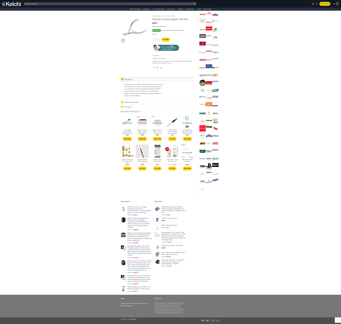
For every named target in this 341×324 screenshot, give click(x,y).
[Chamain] (202, 151)
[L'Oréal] (215, 52)
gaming (162, 306)
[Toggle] (122, 79)
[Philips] (215, 81)
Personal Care (189, 9)
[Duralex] (202, 90)
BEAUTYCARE (158, 61)
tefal (181, 312)
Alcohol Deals (207, 9)
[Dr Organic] (215, 29)
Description (128, 79)
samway (159, 63)
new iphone (172, 309)
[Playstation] (209, 166)
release (165, 312)
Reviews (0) (128, 107)
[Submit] (194, 3)
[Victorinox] (202, 43)
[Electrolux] (202, 96)
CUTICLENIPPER (177, 61)
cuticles (183, 61)
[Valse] (202, 20)
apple (156, 304)
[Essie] (202, 67)
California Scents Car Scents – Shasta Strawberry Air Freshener (157, 131)
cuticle (170, 61)
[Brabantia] (202, 189)
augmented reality (171, 304)
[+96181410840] (317, 4)
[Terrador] (215, 143)
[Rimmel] (202, 52)
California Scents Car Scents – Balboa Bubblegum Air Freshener (142, 131)
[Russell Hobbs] (215, 96)
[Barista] (215, 105)
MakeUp (180, 9)
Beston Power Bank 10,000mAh (187, 160)
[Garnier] (215, 67)
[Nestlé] (215, 121)
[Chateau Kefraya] (202, 174)
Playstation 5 (180, 309)
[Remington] (202, 104)
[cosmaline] (215, 174)
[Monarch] (209, 136)
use (171, 63)
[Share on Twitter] (157, 68)
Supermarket (171, 9)
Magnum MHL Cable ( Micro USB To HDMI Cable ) (127, 161)
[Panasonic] (215, 149)
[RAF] (209, 104)
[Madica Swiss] (209, 143)
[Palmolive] (202, 113)
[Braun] (215, 14)
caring (167, 61)
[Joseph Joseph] (202, 36)
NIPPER (190, 61)
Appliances (146, 9)
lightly (186, 61)
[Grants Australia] (215, 158)
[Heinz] (202, 181)
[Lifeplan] (209, 151)
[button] (324, 4)
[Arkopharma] (209, 98)
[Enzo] (202, 75)
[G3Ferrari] (209, 28)
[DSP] (209, 127)
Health (199, 9)
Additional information (131, 102)
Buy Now (166, 40)
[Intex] (202, 158)
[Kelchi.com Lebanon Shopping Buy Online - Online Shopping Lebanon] (11, 4)
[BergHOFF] (209, 36)
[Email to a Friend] (160, 68)
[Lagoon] (202, 121)
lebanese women (176, 306)
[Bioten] (215, 113)
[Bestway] (215, 136)
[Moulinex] (209, 60)
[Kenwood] (215, 45)
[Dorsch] (215, 20)
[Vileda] (209, 83)
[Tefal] (202, 14)
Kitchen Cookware (135, 9)
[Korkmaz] (209, 66)
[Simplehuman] (202, 29)
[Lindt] (209, 90)
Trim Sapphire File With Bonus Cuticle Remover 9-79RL (187, 131)
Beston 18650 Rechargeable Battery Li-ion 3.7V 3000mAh (127, 131)
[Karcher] (209, 121)
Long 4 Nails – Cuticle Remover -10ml (172, 160)
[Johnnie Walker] (209, 113)
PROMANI (154, 63)
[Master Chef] (202, 128)
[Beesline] (209, 75)
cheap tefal (180, 304)
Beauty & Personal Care (158, 16)
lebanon (157, 309)
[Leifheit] (209, 51)
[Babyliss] (209, 172)
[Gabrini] (209, 13)
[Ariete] (209, 22)
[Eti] (215, 128)
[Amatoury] (202, 83)
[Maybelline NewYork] (209, 45)
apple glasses (163, 304)
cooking (157, 306)
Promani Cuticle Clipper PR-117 (157, 160)
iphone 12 (168, 306)
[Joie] (215, 75)
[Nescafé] (209, 158)
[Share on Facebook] (154, 68)
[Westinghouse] (215, 58)
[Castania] (209, 181)
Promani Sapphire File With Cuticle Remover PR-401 (172, 131)
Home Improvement (159, 9)
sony (177, 312)
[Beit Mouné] (202, 136)
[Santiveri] (215, 90)
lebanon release (164, 309)
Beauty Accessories (170, 16)
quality (160, 312)
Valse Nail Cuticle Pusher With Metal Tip (142, 161)
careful (163, 61)
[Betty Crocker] (215, 37)
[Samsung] (215, 180)
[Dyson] (215, 165)
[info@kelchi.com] (313, 4)
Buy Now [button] (172, 139)
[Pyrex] (202, 60)
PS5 (156, 312)
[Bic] (202, 143)
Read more (127, 139)
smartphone (171, 312)
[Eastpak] (202, 166)
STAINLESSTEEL (166, 63)
